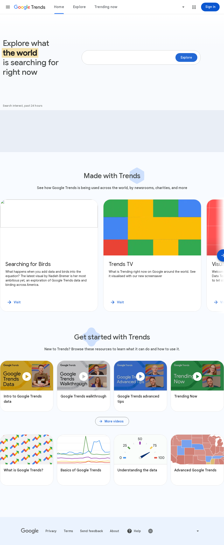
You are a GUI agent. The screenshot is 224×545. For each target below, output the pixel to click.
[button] (8, 7)
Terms (68, 531)
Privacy (51, 531)
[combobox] (167, 7)
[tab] (59, 7)
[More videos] (112, 421)
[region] (112, 255)
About (114, 531)
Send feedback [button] (91, 531)
